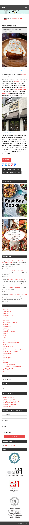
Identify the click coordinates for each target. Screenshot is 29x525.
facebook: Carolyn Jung (9, 404)
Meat (4, 348)
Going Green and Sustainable (11, 341)
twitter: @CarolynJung (9, 399)
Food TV (5, 333)
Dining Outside (11, 169)
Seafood (5, 362)
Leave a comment (9, 31)
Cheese (5, 317)
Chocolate (6, 320)
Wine (19, 172)
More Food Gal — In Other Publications (13, 350)
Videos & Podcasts (8, 370)
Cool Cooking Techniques (10, 322)
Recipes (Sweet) (7, 359)
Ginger (5, 339)
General (18, 169)
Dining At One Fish (9, 26)
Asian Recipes (7, 311)
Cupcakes (5, 324)
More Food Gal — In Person (10, 351)
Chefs (4, 169)
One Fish (23, 74)
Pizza (4, 355)
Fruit (4, 335)
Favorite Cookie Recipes (9, 331)
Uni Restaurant (6, 93)
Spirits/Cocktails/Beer (9, 364)
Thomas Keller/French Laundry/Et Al (13, 366)
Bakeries (5, 313)
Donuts (5, 328)
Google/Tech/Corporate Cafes (11, 342)
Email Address (6, 414)
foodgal (19, 29)
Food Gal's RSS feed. (9, 445)
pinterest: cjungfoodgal (9, 402)
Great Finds (5, 172)
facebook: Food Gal (8, 406)
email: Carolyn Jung (8, 397)
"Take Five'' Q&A (7, 310)
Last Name (4, 426)
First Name (5, 420)
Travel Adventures (8, 368)
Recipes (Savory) (7, 357)
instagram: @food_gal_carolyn (11, 401)
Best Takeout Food (8, 315)
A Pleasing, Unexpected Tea (15, 279)
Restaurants (13, 172)
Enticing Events (7, 330)
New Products (7, 353)
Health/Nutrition (8, 346)
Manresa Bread (18, 81)
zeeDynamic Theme (22, 523)
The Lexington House (20, 89)
